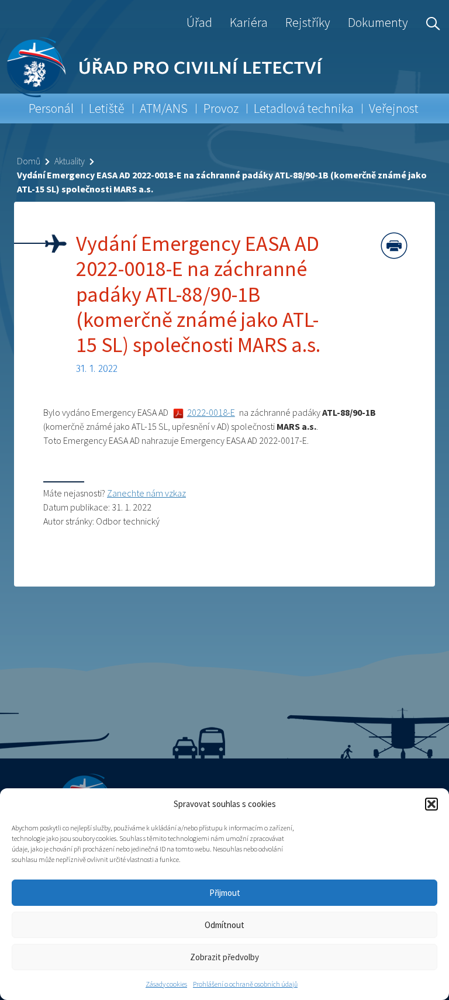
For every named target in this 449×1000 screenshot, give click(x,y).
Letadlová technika (304, 108)
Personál (51, 108)
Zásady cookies (166, 984)
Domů (28, 161)
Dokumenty (378, 22)
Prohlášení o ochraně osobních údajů (245, 984)
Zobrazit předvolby (224, 957)
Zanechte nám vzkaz (146, 493)
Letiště (107, 108)
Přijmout (224, 892)
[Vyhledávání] (430, 22)
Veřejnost (394, 108)
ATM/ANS (164, 108)
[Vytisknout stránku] (394, 245)
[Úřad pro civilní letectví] (36, 67)
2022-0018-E (211, 412)
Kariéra (249, 22)
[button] (431, 804)
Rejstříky (307, 22)
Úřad (199, 22)
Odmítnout (224, 924)
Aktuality (69, 161)
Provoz (221, 108)
